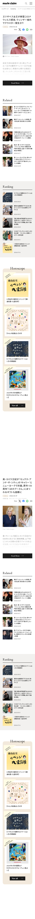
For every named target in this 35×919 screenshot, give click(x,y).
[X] (20, 29)
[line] (27, 29)
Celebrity (13, 8)
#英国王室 (5, 498)
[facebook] (23, 30)
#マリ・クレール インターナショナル (18, 498)
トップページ (5, 8)
